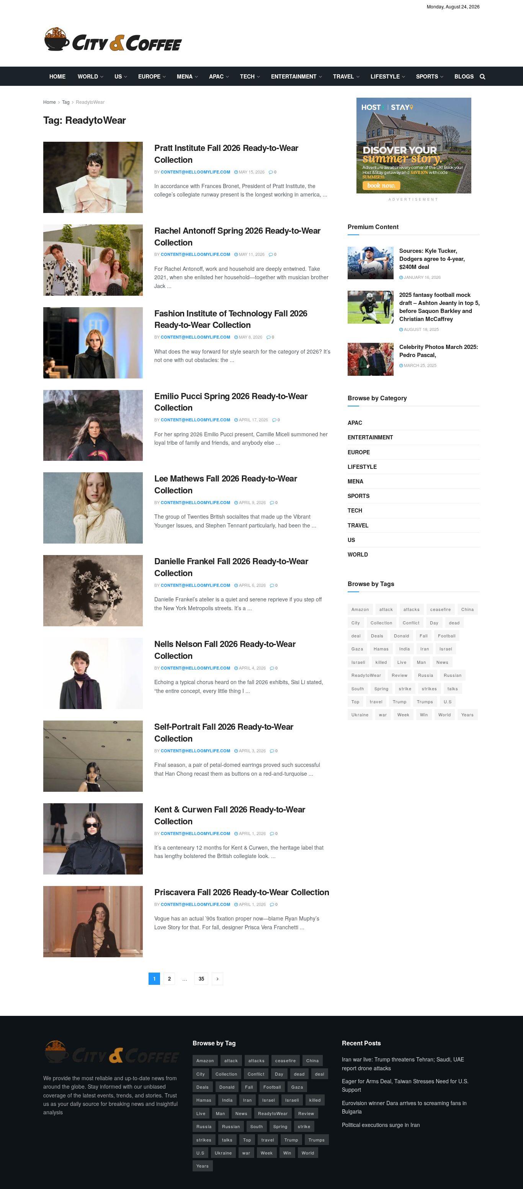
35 (201, 978)
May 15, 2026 (251, 172)
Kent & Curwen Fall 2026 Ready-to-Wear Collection (230, 815)
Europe (149, 76)
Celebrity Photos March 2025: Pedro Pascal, (438, 350)
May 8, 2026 (250, 337)
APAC (216, 76)
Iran (424, 648)
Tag (66, 101)
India (404, 648)
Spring (381, 688)
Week (403, 714)
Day (434, 622)
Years (467, 714)
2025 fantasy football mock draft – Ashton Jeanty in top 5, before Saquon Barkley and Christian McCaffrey (439, 306)
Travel (343, 76)
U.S (448, 701)
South (357, 688)
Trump (400, 701)
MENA (185, 76)
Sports (427, 76)
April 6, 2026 (252, 585)
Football (447, 635)
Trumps (425, 701)
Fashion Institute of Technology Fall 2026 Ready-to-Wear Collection (230, 319)
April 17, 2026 (253, 419)
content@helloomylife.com (195, 172)
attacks (412, 609)
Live (402, 662)
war (383, 714)
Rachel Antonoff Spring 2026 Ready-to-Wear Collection (237, 236)
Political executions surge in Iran (381, 1124)
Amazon (360, 609)
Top (355, 701)
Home (57, 76)
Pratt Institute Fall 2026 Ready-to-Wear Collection (226, 153)
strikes (429, 688)
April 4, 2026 (252, 668)
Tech (247, 76)
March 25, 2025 (419, 365)
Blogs (464, 76)
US (118, 76)
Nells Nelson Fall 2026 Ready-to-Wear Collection (225, 649)
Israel (446, 648)
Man (421, 662)
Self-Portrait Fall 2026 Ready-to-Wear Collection (224, 732)
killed (381, 662)
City (355, 622)
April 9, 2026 (252, 502)
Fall (424, 635)
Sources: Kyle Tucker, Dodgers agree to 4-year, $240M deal (432, 258)
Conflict (411, 622)
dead (454, 622)
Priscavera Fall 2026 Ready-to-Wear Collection (241, 892)
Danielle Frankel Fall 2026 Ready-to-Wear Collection (231, 567)
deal (356, 635)
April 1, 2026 (252, 833)
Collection (381, 622)
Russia (425, 675)
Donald (401, 635)
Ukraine (360, 714)
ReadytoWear (90, 101)
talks (453, 688)
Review (400, 675)
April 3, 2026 (252, 750)
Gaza (357, 648)
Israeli (358, 662)
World (88, 76)
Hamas (381, 648)
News (442, 662)
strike (405, 688)
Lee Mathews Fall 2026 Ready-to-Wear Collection (225, 484)
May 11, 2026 (251, 254)
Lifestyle (385, 76)
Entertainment (294, 76)
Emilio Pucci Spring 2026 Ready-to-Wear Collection (230, 402)
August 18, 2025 (421, 329)
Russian (453, 675)
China (467, 609)
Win (424, 714)
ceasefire (440, 609)
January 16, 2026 (422, 277)
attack (386, 609)
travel (376, 701)
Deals (377, 635)
